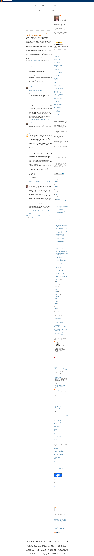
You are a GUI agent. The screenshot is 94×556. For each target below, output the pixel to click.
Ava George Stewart (57, 107)
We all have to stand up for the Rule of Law (63, 343)
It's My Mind (56, 432)
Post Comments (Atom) (35, 217)
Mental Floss (56, 461)
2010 (56, 304)
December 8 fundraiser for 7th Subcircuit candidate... (61, 268)
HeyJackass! (56, 423)
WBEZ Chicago (57, 426)
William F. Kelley (57, 79)
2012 (56, 301)
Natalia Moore (56, 87)
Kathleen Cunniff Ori (57, 92)
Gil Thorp (55, 458)
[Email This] (43, 60)
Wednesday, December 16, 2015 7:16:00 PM (39, 72)
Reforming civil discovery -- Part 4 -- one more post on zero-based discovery (61, 528)
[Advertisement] (35, 21)
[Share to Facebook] (47, 60)
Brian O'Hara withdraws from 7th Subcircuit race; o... (61, 265)
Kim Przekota (56, 97)
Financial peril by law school (59, 390)
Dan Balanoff (56, 55)
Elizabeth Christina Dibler (58, 68)
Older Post (50, 215)
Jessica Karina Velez (57, 113)
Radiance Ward (56, 114)
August (57, 284)
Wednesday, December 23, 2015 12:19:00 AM (39, 181)
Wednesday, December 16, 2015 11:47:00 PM (39, 83)
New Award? (57, 378)
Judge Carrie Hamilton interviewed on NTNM (60, 240)
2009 (56, 306)
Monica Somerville (57, 105)
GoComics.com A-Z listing (58, 454)
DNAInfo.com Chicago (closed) (59, 440)
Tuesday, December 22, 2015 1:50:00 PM (38, 149)
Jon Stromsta (56, 108)
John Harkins (56, 75)
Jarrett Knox (56, 81)
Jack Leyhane (31, 86)
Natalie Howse (56, 76)
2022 (56, 186)
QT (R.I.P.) (56, 448)
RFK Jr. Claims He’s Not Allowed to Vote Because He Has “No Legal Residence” (61, 399)
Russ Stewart (56, 429)
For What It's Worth (47, 5)
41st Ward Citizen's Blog (58, 468)
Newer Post (28, 215)
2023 (56, 184)
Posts (57, 507)
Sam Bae (55, 53)
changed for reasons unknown (34, 199)
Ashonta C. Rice (57, 100)
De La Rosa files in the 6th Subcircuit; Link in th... (60, 235)
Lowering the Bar (58, 397)
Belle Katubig (56, 78)
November (58, 279)
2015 (56, 197)
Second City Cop (58, 377)
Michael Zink (56, 115)
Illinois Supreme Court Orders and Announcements (60, 318)
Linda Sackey (56, 101)
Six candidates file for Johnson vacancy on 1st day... (61, 237)
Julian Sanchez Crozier (58, 65)
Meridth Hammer (57, 73)
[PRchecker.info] (57, 483)
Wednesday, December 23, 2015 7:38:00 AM (39, 210)
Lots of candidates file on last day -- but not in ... (62, 207)
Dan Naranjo (56, 89)
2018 (56, 192)
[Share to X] (46, 60)
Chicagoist (56, 433)
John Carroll (56, 60)
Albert (30, 133)
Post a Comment (29, 213)
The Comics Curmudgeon (58, 452)
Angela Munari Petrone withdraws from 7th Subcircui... (62, 201)
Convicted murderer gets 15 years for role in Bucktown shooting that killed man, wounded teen (61, 369)
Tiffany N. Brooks (57, 56)
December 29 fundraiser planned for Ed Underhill (61, 211)
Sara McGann (56, 84)
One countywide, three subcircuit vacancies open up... (62, 271)
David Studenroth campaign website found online (61, 246)
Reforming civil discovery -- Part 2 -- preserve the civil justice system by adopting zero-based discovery (60, 520)
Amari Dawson (56, 66)
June (57, 288)
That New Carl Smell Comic (59, 451)
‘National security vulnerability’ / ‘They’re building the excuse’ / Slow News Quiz (60, 359)
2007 (56, 309)
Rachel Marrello (57, 82)
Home (39, 215)
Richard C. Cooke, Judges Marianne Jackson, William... (61, 274)
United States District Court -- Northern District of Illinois (61, 330)
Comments (57, 510)
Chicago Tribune (57, 435)
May (57, 289)
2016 (56, 196)
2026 (56, 179)
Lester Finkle (56, 69)
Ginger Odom (56, 91)
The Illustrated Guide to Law (59, 463)
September (58, 283)
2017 (56, 194)
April (57, 291)
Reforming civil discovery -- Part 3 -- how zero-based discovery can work (60, 524)
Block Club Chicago (57, 422)
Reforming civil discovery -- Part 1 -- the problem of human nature (61, 516)
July (57, 286)
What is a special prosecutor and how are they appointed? (61, 408)
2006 (56, 311)
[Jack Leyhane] (58, 476)
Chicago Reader (57, 438)
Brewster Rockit (57, 457)
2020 (56, 189)
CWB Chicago (58, 367)
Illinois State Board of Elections (59, 334)
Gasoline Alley (56, 460)
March (57, 292)
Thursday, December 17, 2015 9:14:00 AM (39, 90)
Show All (67, 415)
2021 (56, 187)
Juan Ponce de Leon (57, 95)
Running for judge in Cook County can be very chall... (61, 259)
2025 (56, 181)
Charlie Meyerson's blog (58, 427)
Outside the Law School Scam (60, 389)
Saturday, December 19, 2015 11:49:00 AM (39, 119)
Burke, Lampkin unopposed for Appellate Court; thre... (61, 277)
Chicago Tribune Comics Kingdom (60, 455)
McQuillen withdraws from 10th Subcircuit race (61, 229)
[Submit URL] (56, 486)
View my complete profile (59, 36)
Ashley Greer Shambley (58, 104)
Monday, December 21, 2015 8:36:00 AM (38, 130)
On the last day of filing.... (60, 209)
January (57, 296)
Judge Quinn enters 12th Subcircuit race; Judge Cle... (61, 217)
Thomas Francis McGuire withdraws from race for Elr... (61, 220)
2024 (56, 182)
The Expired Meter (57, 430)
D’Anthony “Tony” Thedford (59, 110)
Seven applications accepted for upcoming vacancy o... (61, 243)
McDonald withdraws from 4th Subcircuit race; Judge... (61, 223)
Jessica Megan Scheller (58, 102)
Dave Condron (56, 63)
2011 (56, 303)
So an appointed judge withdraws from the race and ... (62, 214)
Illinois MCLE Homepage (58, 322)
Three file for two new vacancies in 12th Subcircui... (62, 232)
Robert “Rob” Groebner (58, 72)
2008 (56, 308)
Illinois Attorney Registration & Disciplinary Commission (59, 320)
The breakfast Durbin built (59, 386)
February (58, 294)
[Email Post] (42, 60)
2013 (56, 299)
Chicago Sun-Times (57, 436)
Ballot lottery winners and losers (61, 251)
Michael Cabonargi (57, 59)
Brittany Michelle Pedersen (58, 94)
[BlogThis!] (44, 60)
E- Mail (59, 153)
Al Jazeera (56, 439)
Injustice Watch (58, 406)
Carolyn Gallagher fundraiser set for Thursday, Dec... (61, 262)
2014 (56, 298)
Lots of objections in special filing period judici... (62, 204)
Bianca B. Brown (57, 58)
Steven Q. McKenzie (57, 85)
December (58, 199)
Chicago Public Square (59, 357)
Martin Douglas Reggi (58, 98)
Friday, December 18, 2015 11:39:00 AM (38, 101)
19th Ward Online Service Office (59, 469)
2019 (56, 191)
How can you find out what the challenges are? (61, 257)
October (57, 281)
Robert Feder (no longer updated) (60, 450)
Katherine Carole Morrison (58, 88)
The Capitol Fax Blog (58, 420)
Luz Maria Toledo (57, 111)
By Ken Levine (56, 447)
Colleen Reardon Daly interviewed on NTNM (60, 249)
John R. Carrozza (57, 62)
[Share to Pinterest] (48, 60)
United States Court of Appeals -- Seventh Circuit (59, 332)
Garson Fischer (56, 71)
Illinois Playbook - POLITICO (60, 385)
